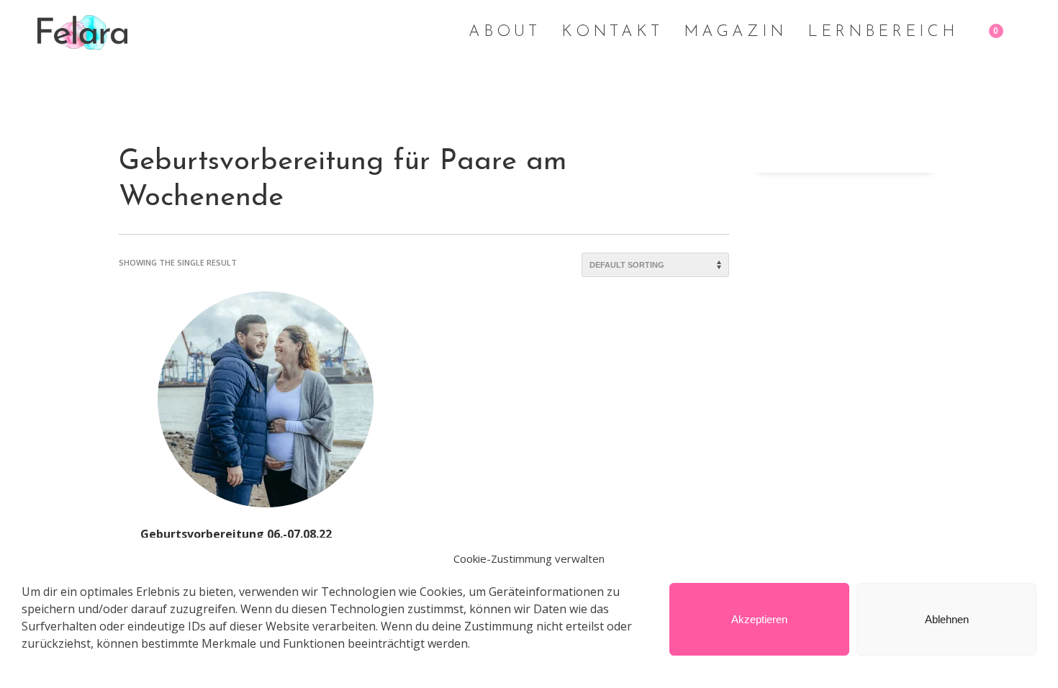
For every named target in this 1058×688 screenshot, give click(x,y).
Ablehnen (947, 619)
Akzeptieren (759, 619)
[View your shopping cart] (1008, 32)
